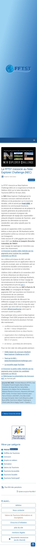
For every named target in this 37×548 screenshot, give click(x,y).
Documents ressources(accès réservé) (19, 538)
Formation (8, 464)
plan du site (18, 527)
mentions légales (18, 532)
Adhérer (19, 505)
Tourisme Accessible (11, 471)
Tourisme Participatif (11, 478)
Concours (7, 457)
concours (31, 180)
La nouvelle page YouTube (14, 364)
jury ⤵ (23, 285)
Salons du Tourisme (11, 467)
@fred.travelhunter (14, 309)
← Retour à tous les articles (11, 414)
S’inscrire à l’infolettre (18, 522)
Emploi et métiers (10, 460)
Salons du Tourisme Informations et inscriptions (18, 516)
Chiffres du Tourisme (12, 453)
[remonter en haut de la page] (33, 544)
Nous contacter (18, 510)
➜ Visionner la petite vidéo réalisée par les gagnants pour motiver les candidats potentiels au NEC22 (17, 253)
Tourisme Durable (10, 474)
